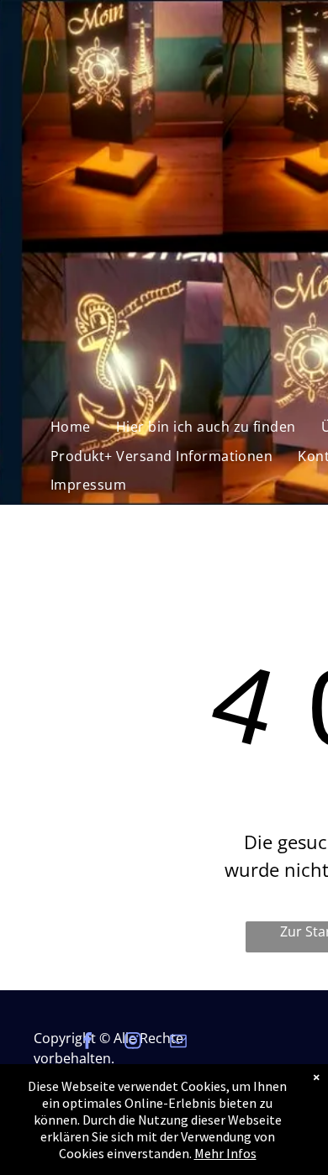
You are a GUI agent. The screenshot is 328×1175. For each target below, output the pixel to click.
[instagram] (132, 1042)
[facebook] (87, 1042)
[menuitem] (70, 426)
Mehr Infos (225, 1153)
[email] (178, 1042)
